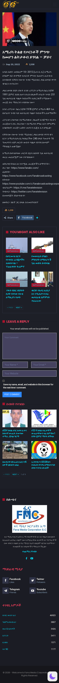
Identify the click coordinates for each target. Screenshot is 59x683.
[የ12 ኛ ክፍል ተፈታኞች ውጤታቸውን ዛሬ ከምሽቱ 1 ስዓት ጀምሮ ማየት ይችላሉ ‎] (44, 418)
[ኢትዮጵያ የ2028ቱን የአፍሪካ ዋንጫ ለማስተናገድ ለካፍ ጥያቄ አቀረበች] (44, 450)
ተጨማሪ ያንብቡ (29, 551)
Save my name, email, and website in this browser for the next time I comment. (28, 386)
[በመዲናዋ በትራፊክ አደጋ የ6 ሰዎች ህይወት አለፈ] (15, 450)
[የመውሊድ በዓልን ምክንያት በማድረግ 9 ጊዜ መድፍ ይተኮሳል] (42, 245)
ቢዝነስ (5, 642)
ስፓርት (5, 635)
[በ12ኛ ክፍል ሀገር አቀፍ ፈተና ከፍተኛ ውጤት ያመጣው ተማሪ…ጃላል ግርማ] (15, 418)
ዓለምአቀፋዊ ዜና (13, 251)
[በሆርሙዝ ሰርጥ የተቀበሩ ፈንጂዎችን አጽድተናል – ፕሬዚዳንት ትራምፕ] (17, 245)
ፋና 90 (5, 649)
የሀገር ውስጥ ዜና (9, 615)
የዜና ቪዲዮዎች (8, 629)
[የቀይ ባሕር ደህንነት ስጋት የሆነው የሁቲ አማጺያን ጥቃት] (17, 279)
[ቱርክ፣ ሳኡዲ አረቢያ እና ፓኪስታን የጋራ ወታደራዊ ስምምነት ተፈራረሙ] (42, 279)
